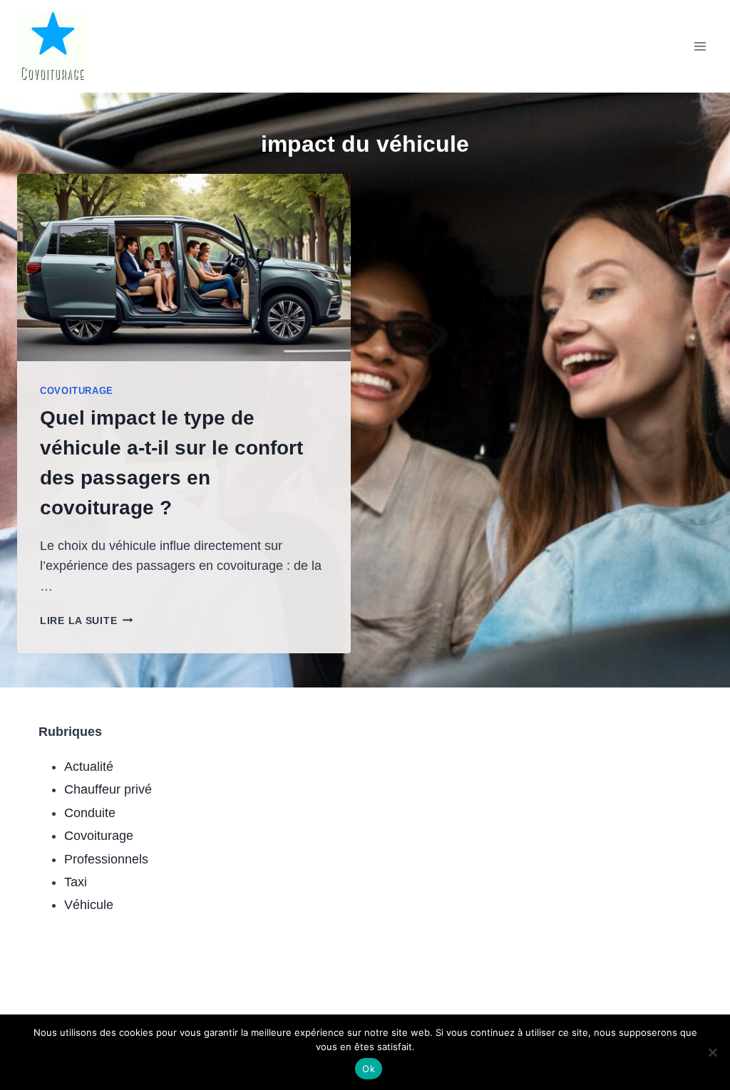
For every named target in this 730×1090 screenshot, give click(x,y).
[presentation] (184, 267)
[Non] (712, 1052)
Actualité (88, 766)
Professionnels (106, 859)
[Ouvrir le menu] (700, 46)
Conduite (89, 813)
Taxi (75, 882)
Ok (368, 1068)
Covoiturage (76, 391)
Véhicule (88, 905)
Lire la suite (86, 620)
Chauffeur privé (108, 789)
